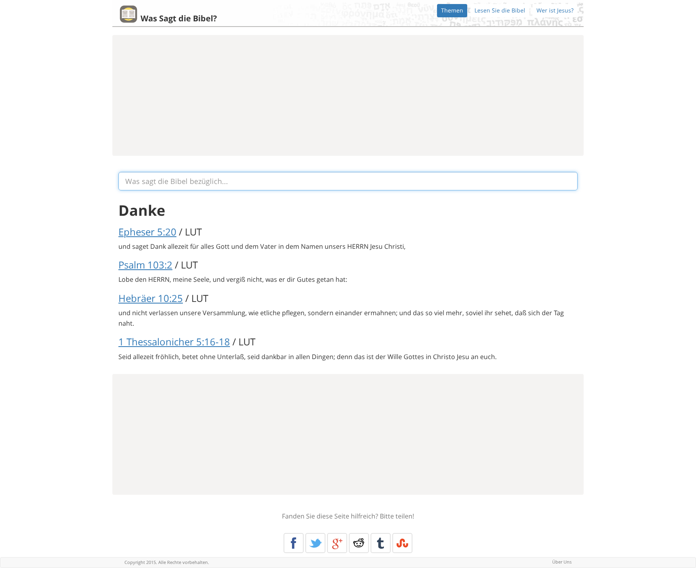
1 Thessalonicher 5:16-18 (174, 341)
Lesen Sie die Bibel (499, 10)
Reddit (359, 543)
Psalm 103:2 (145, 264)
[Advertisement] (348, 95)
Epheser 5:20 (147, 231)
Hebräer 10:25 (150, 298)
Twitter (315, 543)
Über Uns (562, 562)
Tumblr (381, 543)
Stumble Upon (402, 543)
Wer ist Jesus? (555, 10)
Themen (452, 10)
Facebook (294, 543)
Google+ (337, 543)
